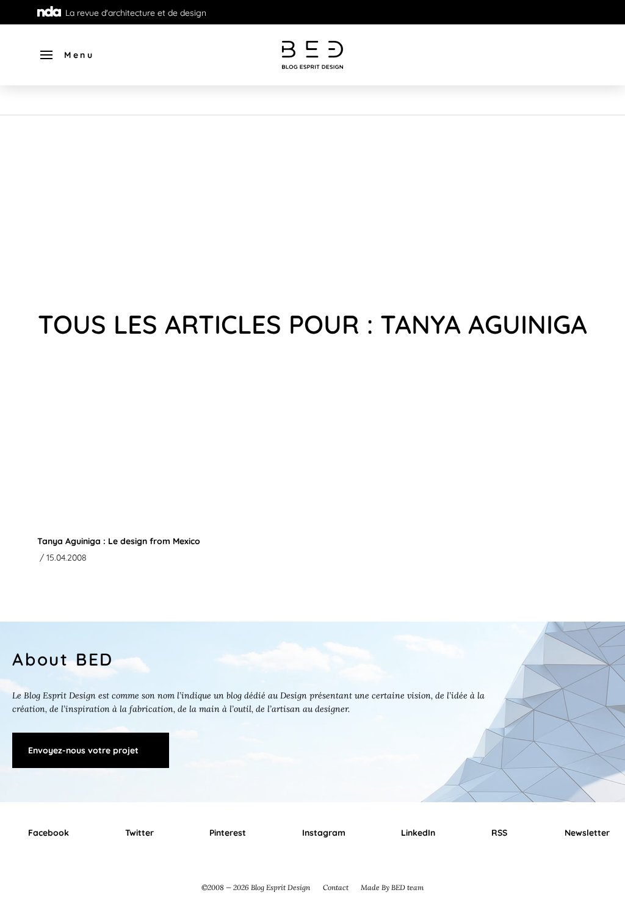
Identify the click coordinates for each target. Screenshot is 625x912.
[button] (66, 55)
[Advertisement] (312, 206)
